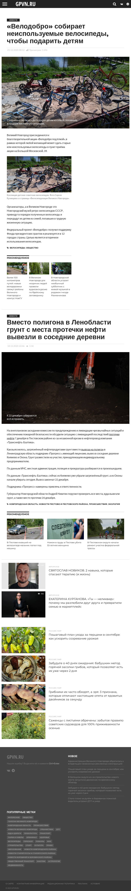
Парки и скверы (15, 837)
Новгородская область (23, 504)
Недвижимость (15, 865)
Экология (114, 504)
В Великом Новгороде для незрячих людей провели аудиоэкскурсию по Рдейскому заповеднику (38, 286)
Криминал (32, 837)
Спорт (28, 845)
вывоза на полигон (92, 449)
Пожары (40, 841)
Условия (95, 884)
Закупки (41, 861)
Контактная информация (30, 884)
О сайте (10, 884)
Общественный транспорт (21, 861)
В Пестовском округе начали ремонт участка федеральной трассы (103, 545)
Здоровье (44, 837)
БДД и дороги (14, 833)
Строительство (15, 845)
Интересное (14, 817)
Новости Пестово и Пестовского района (63, 504)
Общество (32, 248)
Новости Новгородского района (40, 849)
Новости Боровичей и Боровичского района (30, 857)
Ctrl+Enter (54, 763)
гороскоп (28, 841)
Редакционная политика (61, 884)
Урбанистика (46, 829)
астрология (54, 861)
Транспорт (45, 833)
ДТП (58, 829)
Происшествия (98, 504)
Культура (39, 845)
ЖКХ (49, 841)
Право (49, 845)
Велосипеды (17, 248)
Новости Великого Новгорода (22, 829)
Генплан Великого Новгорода (22, 821)
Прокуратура (30, 833)
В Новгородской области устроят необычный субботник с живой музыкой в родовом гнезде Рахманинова (60, 286)
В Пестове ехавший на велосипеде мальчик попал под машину (24, 545)
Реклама (82, 884)
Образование (14, 849)
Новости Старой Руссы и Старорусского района (31, 853)
